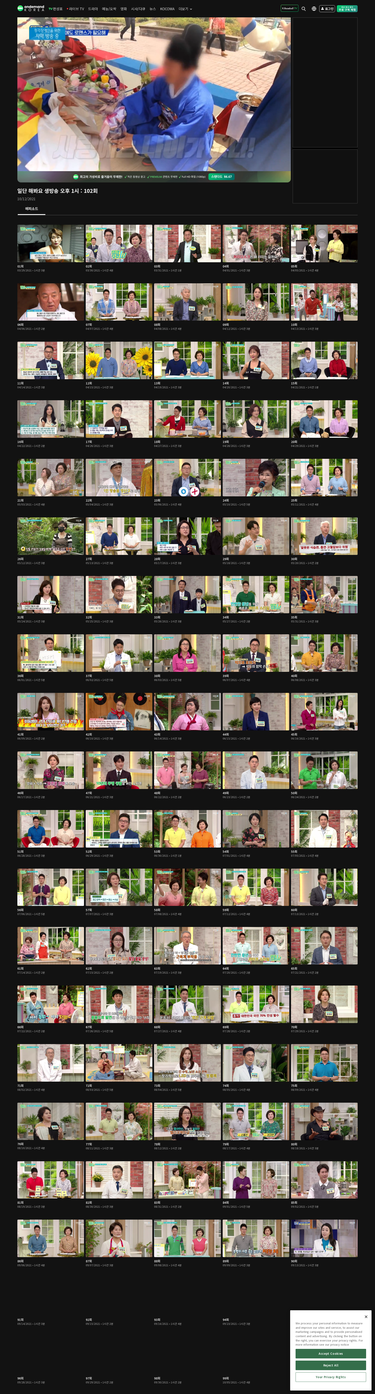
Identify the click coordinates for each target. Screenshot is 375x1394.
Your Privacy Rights (331, 1377)
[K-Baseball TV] (289, 8)
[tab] (31, 209)
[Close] (366, 1317)
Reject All (331, 1365)
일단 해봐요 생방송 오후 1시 (48, 190)
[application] (154, 94)
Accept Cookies (331, 1353)
